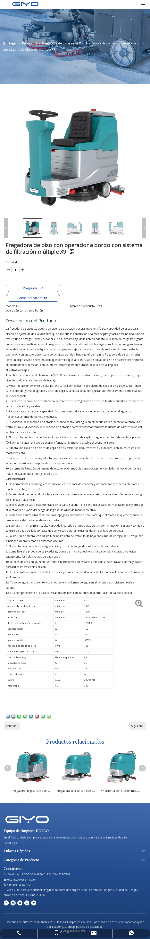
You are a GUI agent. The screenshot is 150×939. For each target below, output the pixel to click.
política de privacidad (89, 926)
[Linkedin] (13, 902)
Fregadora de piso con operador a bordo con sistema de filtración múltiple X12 (32, 791)
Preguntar (30, 288)
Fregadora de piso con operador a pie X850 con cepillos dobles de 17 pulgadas (77, 791)
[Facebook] (6, 902)
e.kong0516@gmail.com (22, 879)
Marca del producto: (83, 306)
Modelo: (11, 306)
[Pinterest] (33, 902)
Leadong (57, 926)
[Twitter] (19, 902)
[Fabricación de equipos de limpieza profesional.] (27, 819)
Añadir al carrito (31, 298)
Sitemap (69, 926)
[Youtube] (26, 902)
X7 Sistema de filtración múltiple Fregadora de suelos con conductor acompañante (121, 791)
